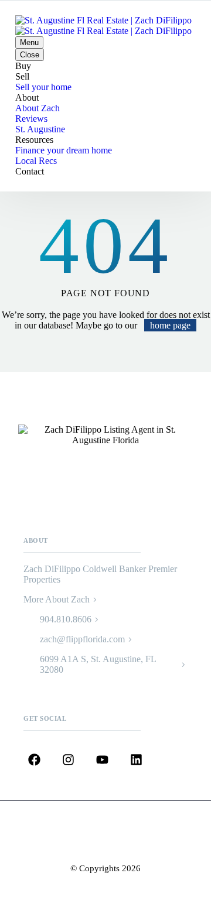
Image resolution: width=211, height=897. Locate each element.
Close (29, 54)
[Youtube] (102, 760)
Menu (29, 42)
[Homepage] (103, 25)
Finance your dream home (63, 150)
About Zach (37, 108)
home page (170, 325)
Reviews (31, 119)
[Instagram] (68, 760)
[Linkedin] (136, 760)
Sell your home (43, 87)
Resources (34, 140)
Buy (23, 66)
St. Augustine (40, 129)
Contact (29, 171)
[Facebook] (34, 760)
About (27, 97)
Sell (22, 76)
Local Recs (36, 161)
